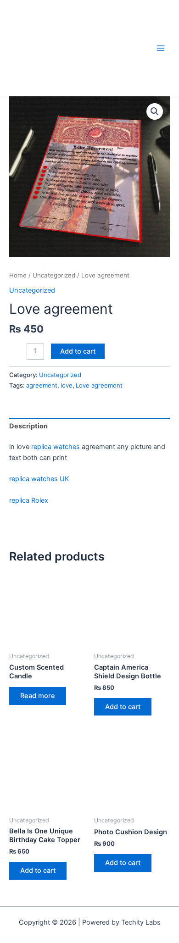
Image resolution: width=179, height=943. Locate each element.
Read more (37, 696)
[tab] (89, 426)
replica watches (55, 447)
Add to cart (77, 351)
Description (28, 426)
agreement (41, 385)
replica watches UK (39, 479)
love (67, 385)
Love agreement (99, 385)
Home (18, 275)
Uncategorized (54, 275)
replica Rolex (28, 500)
